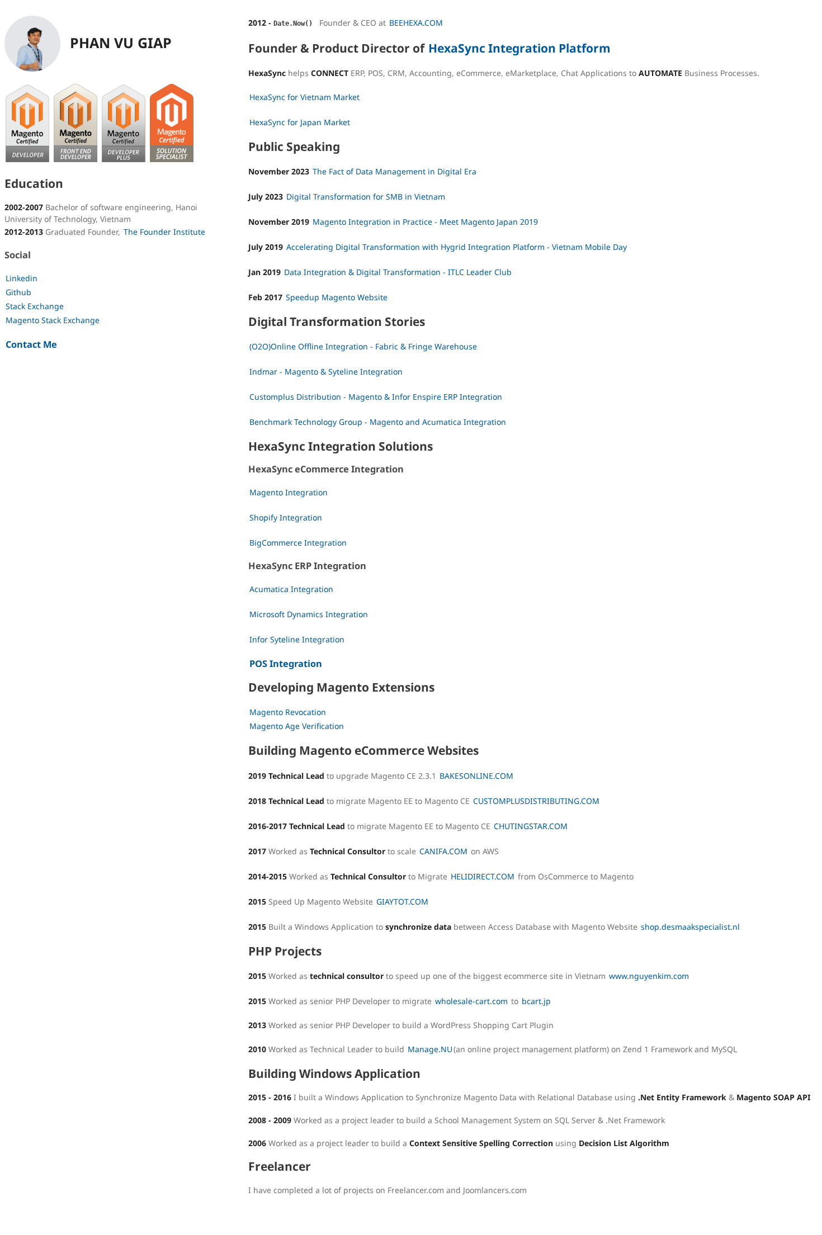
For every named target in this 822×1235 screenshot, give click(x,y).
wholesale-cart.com (471, 1001)
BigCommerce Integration (298, 542)
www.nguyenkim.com (649, 976)
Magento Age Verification (296, 726)
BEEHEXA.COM (416, 22)
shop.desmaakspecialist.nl (690, 926)
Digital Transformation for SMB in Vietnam (365, 196)
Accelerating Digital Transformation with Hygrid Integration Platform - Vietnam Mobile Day (456, 247)
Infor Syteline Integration (296, 639)
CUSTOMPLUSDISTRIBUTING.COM (536, 801)
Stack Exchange (35, 306)
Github (18, 292)
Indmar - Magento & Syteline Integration (326, 371)
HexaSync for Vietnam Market (304, 97)
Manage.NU (430, 1049)
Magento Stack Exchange (53, 320)
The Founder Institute (164, 231)
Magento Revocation (287, 712)
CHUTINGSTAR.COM (531, 826)
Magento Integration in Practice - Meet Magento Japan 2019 (425, 221)
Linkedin (21, 278)
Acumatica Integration (291, 589)
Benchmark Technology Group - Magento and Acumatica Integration (377, 422)
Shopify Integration (285, 517)
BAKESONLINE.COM (476, 775)
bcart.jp (536, 1001)
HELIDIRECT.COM (482, 876)
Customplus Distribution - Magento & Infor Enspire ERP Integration (375, 396)
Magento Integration (288, 492)
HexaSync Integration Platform (519, 48)
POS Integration (285, 664)
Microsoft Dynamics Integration (308, 614)
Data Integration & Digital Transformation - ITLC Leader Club (398, 272)
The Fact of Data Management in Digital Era (394, 171)
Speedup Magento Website (337, 297)
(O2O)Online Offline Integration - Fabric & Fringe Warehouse (363, 346)
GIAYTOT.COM (402, 901)
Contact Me (31, 344)
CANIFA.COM (443, 851)
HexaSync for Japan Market (299, 122)
